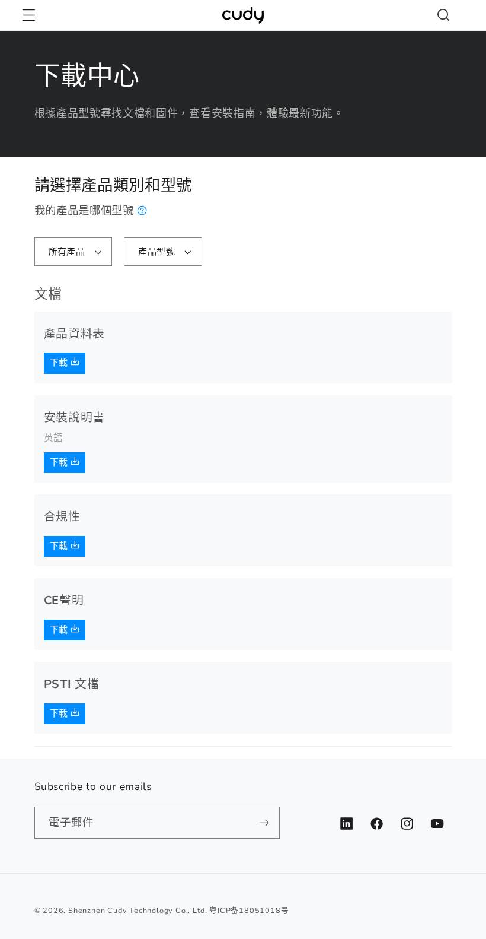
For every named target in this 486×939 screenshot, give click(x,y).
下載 (60, 363)
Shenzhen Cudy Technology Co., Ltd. (137, 910)
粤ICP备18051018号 (249, 910)
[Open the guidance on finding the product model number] (142, 210)
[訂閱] (264, 823)
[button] (29, 15)
